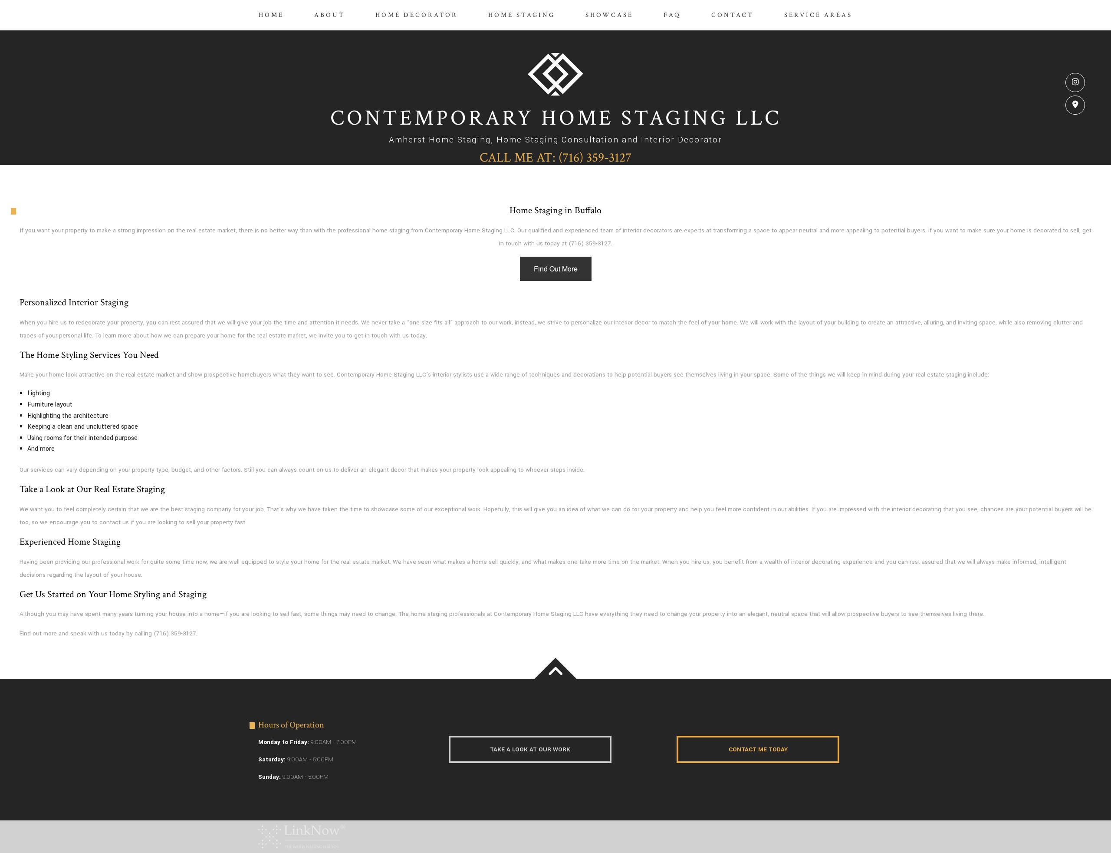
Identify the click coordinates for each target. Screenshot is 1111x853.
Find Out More (556, 269)
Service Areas (818, 15)
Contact (732, 15)
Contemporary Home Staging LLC (555, 118)
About (329, 15)
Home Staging (521, 15)
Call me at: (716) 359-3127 (555, 157)
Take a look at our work (530, 749)
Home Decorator (416, 15)
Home (271, 15)
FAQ (672, 15)
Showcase (609, 15)
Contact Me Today (758, 749)
